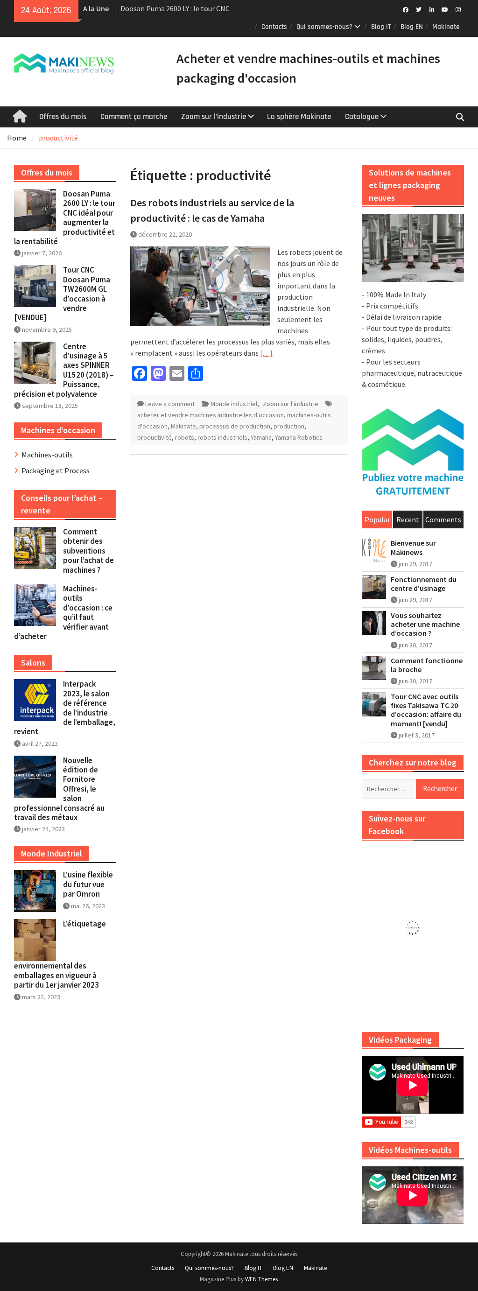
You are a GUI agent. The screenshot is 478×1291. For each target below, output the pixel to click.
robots (184, 437)
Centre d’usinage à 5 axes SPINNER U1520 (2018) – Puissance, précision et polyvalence (64, 370)
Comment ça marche (133, 117)
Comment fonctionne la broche (427, 665)
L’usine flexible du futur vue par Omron (88, 884)
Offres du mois (62, 117)
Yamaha (261, 437)
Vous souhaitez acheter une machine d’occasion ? (425, 624)
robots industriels (222, 437)
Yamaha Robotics (299, 437)
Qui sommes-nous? (324, 26)
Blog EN (412, 26)
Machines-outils (47, 454)
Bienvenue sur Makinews (413, 547)
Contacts (274, 26)
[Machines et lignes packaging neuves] (413, 248)
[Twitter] (419, 9)
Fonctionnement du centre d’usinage (424, 584)
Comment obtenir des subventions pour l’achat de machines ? (88, 550)
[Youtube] (445, 9)
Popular (377, 519)
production (289, 426)
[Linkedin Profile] (432, 9)
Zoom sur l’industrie (213, 117)
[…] (266, 353)
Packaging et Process (55, 470)
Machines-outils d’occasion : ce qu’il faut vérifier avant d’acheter (63, 612)
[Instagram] (458, 9)
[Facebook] (406, 9)
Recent (407, 519)
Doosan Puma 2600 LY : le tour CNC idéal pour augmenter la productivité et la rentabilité (64, 217)
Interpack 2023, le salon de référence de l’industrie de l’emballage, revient (64, 708)
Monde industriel (234, 404)
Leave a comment (170, 404)
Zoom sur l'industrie (290, 404)
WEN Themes (261, 1279)
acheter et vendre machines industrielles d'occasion (210, 415)
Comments (443, 519)
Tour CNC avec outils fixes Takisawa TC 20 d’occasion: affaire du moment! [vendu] (426, 710)
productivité (154, 437)
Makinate (445, 26)
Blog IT (381, 26)
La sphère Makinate (299, 117)
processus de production (234, 426)
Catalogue (362, 117)
